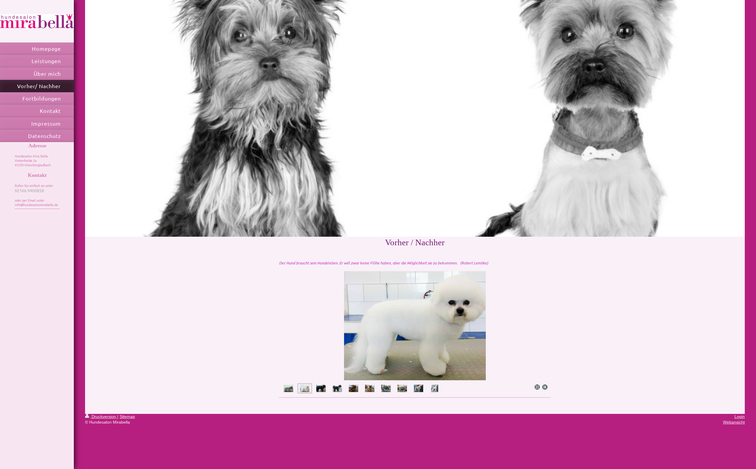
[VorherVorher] (321, 388)
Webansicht (734, 422)
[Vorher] (288, 388)
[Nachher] (415, 326)
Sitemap (127, 416)
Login (739, 416)
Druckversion (103, 416)
